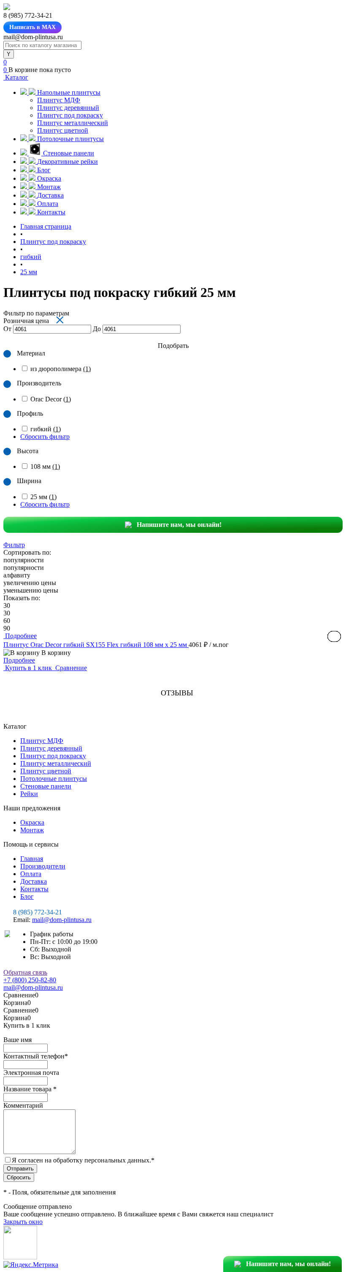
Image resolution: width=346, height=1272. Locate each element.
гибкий (45, 429)
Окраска (32, 822)
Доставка (33, 881)
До (97, 328)
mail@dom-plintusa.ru (62, 919)
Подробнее (19, 660)
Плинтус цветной (62, 130)
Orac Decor (50, 399)
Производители (42, 866)
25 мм (43, 496)
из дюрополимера (60, 368)
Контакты (34, 889)
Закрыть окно (23, 1221)
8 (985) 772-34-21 (37, 912)
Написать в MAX (32, 27)
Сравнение (70, 667)
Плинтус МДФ (58, 100)
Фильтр (14, 544)
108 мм (45, 466)
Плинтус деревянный (68, 107)
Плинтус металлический (72, 122)
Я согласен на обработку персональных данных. (83, 1160)
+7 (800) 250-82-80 (29, 979)
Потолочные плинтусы (53, 778)
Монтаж (32, 830)
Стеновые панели (45, 786)
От (7, 328)
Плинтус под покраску (70, 115)
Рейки (29, 793)
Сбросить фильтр (45, 436)
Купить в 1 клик (28, 667)
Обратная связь (25, 972)
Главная (31, 858)
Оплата (30, 873)
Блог (27, 896)
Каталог (15, 77)
